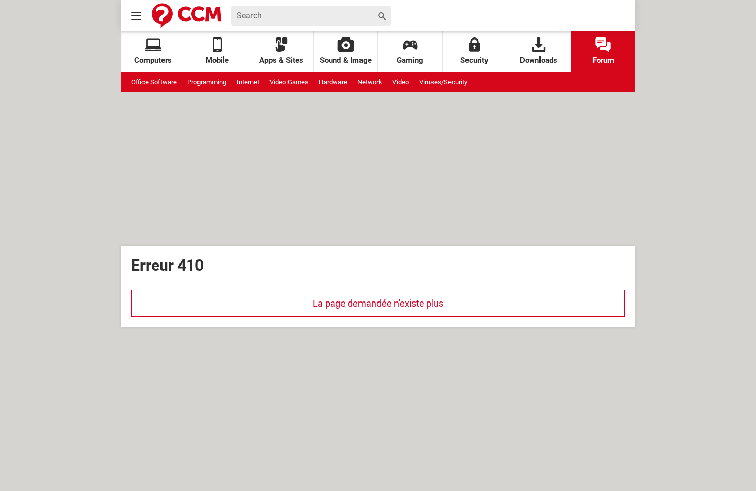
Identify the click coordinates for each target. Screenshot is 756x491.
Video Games (289, 82)
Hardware (333, 82)
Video (400, 82)
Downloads (538, 60)
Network (369, 82)
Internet (248, 82)
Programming (206, 82)
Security (474, 60)
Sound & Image (346, 60)
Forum (603, 60)
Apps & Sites (281, 60)
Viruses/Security (443, 82)
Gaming (410, 60)
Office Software (154, 82)
